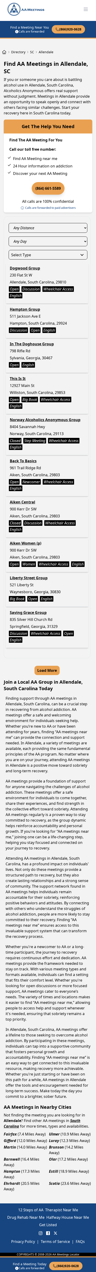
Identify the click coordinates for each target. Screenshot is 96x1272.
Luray (54, 1140)
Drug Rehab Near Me (26, 1217)
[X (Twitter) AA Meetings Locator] (55, 1233)
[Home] (4, 52)
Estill (53, 1171)
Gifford (10, 1140)
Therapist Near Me (61, 1209)
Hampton (12, 1171)
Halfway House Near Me (67, 1217)
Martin (10, 1147)
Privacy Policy (23, 1241)
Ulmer (54, 1134)
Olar (53, 1159)
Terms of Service (55, 1241)
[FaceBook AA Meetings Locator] (48, 1233)
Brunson (56, 1147)
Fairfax (10, 1134)
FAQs (80, 1241)
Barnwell (12, 1159)
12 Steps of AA (30, 1209)
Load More (47, 670)
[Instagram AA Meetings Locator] (40, 1233)
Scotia (54, 1183)
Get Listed (48, 1224)
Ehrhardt (12, 1183)
